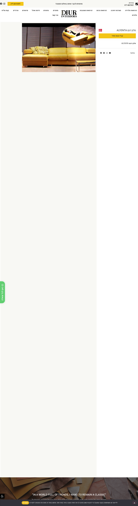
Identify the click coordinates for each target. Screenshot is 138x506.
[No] (134, 503)
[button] (2, 496)
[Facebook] (1, 4)
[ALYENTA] (59, 47)
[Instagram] (4, 4)
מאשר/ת (25, 503)
